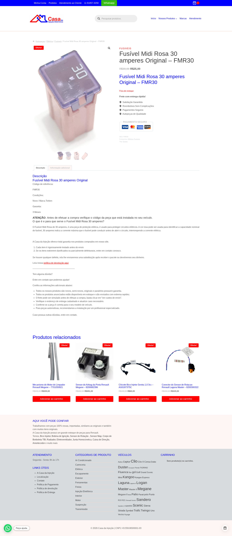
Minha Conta (40, 3)
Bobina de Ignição (60, 436)
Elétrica (130, 139)
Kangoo (128, 477)
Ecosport (131, 468)
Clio (134, 461)
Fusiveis (125, 48)
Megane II (122, 494)
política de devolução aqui (56, 263)
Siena (147, 505)
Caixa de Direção (101, 439)
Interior (78, 496)
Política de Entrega (46, 492)
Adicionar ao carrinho (51, 399)
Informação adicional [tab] (60, 168)
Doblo (153, 462)
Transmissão (81, 509)
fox (130, 472)
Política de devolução (47, 488)
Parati (141, 494)
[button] (109, 48)
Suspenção (80, 505)
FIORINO (144, 468)
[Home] (34, 41)
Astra (120, 462)
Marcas (183, 18)
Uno (153, 510)
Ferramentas (81, 482)
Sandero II (121, 506)
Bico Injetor (45, 436)
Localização (42, 477)
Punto (152, 494)
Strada (121, 510)
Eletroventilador (64, 439)
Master (123, 489)
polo (146, 494)
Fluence (123, 472)
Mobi (129, 495)
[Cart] (225, 528)
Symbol (129, 510)
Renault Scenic (131, 500)
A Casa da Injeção (45, 473)
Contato (40, 480)
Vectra (121, 514)
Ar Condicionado (83, 460)
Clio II (141, 461)
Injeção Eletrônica (84, 491)
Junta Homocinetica (82, 439)
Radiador (51, 439)
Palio (135, 494)
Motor (78, 500)
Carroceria (80, 465)
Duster (125, 141)
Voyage (127, 515)
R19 (120, 500)
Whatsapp (109, 3)
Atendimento (195, 18)
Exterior (79, 478)
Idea (120, 477)
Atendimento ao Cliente (70, 3)
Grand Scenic (147, 472)
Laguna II (133, 483)
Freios (78, 487)
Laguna (123, 483)
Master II (133, 489)
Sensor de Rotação (79, 436)
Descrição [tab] (40, 168)
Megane (144, 488)
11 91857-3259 (91, 3)
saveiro (128, 506)
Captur (126, 461)
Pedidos (53, 3)
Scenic (138, 505)
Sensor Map (96, 436)
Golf (138, 472)
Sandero (143, 499)
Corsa (147, 461)
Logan (141, 483)
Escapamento (81, 473)
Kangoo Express (142, 477)
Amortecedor (39, 443)
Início (153, 18)
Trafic (137, 510)
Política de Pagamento (48, 484)
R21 (124, 500)
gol (134, 472)
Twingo (145, 510)
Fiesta (137, 468)
